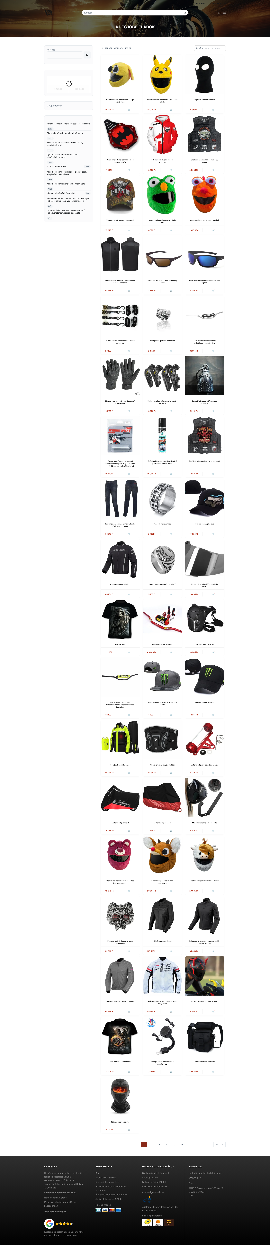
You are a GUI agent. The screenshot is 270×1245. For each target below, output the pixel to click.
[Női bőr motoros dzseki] (162, 915)
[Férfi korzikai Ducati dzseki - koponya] (162, 134)
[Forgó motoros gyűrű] (162, 498)
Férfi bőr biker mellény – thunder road (204, 461)
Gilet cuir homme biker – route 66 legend (204, 161)
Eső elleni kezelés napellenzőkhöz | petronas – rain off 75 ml (162, 462)
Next (218, 1144)
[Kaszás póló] (120, 619)
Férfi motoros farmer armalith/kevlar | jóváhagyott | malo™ (120, 525)
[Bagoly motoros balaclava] (204, 74)
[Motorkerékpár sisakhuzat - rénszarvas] (162, 855)
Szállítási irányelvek (105, 1177)
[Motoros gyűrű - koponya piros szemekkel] (120, 915)
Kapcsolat (201, 3)
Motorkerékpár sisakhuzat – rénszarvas (162, 882)
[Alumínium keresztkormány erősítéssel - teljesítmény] (204, 315)
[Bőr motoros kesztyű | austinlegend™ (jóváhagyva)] (120, 375)
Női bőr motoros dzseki (162, 941)
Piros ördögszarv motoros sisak (204, 1001)
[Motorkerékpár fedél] (120, 797)
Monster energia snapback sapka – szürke (162, 703)
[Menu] (224, 12)
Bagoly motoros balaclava (204, 100)
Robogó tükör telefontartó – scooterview (162, 1063)
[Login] (213, 13)
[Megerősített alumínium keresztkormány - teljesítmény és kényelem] (120, 677)
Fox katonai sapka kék (204, 524)
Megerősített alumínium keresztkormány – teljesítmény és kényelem (120, 704)
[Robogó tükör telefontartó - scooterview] (162, 1036)
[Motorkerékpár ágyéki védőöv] (162, 739)
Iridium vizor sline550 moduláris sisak (204, 585)
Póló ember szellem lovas (120, 1062)
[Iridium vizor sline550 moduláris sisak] (204, 558)
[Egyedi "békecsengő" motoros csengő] (204, 375)
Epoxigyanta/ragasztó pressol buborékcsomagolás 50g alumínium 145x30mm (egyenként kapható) (120, 463)
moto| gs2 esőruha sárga (120, 765)
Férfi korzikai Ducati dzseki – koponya (162, 161)
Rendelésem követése (55, 1197)
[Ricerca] (87, 54)
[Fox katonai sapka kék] (204, 498)
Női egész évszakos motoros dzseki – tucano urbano (204, 942)
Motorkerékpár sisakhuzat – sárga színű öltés (120, 101)
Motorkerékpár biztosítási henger (204, 765)
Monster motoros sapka (204, 702)
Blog (97, 1173)
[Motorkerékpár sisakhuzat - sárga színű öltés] (120, 74)
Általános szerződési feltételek (111, 1194)
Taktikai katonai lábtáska (204, 1062)
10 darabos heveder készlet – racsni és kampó (120, 342)
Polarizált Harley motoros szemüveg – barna (162, 281)
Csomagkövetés (218, 3)
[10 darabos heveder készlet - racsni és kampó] (120, 315)
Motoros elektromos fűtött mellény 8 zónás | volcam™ (120, 281)
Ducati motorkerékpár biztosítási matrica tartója (120, 161)
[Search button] (185, 13)
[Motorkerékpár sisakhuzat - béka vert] (162, 194)
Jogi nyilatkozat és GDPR (108, 1199)
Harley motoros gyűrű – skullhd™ (162, 584)
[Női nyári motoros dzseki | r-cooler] (120, 976)
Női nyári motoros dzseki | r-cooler (120, 1001)
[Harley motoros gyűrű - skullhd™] (162, 558)
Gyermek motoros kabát (120, 584)
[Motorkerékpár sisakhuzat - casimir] (204, 194)
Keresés (51, 49)
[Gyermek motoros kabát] (120, 558)
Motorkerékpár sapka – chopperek (120, 220)
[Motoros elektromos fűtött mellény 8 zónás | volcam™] (120, 255)
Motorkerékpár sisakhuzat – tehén (205, 881)
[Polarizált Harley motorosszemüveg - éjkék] (204, 255)
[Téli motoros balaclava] (120, 1096)
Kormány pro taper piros (162, 644)
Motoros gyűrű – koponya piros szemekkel (120, 942)
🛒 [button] (129, 110)
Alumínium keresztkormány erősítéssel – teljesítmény (204, 342)
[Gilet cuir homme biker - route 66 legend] (204, 134)
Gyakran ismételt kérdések (155, 1173)
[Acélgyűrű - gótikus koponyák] (162, 315)
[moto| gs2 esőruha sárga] (120, 739)
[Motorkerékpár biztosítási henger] (204, 739)
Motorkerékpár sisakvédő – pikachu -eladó (162, 101)
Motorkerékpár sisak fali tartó (204, 823)
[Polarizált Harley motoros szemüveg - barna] (162, 255)
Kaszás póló (120, 644)
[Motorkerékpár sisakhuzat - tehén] (204, 855)
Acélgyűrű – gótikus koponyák (162, 341)
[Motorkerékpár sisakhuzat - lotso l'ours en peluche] (120, 855)
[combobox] (133, 12)
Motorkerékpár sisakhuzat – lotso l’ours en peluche (120, 882)
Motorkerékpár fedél (120, 823)
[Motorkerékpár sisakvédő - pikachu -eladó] (162, 74)
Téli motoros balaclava (120, 1122)
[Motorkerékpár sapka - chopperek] (120, 194)
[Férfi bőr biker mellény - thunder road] (204, 435)
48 (182, 1144)
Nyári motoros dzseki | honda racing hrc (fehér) (162, 1002)
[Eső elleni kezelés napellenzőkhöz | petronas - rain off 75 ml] (162, 435)
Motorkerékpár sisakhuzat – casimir (204, 220)
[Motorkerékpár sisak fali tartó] (204, 797)
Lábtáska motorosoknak (205, 644)
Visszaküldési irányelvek (154, 1186)
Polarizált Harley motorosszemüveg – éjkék (204, 281)
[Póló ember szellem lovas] (120, 1036)
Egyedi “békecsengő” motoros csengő (204, 402)
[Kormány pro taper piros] (162, 619)
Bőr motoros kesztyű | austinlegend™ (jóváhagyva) (120, 402)
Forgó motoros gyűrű (162, 524)
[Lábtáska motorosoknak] (204, 619)
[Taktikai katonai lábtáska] (204, 1036)
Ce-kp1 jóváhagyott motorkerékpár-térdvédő (162, 402)
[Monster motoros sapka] (204, 677)
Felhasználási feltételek (154, 1182)
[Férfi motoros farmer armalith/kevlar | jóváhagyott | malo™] (120, 498)
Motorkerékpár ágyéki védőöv (162, 765)
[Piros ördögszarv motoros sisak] (204, 976)
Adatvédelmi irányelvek (107, 1182)
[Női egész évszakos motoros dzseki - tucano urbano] (204, 915)
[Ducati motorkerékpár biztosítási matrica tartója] (120, 134)
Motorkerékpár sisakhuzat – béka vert (162, 221)
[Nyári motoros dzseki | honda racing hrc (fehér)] (162, 976)
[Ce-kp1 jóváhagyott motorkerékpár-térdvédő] (162, 375)
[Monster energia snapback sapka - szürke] (162, 677)
